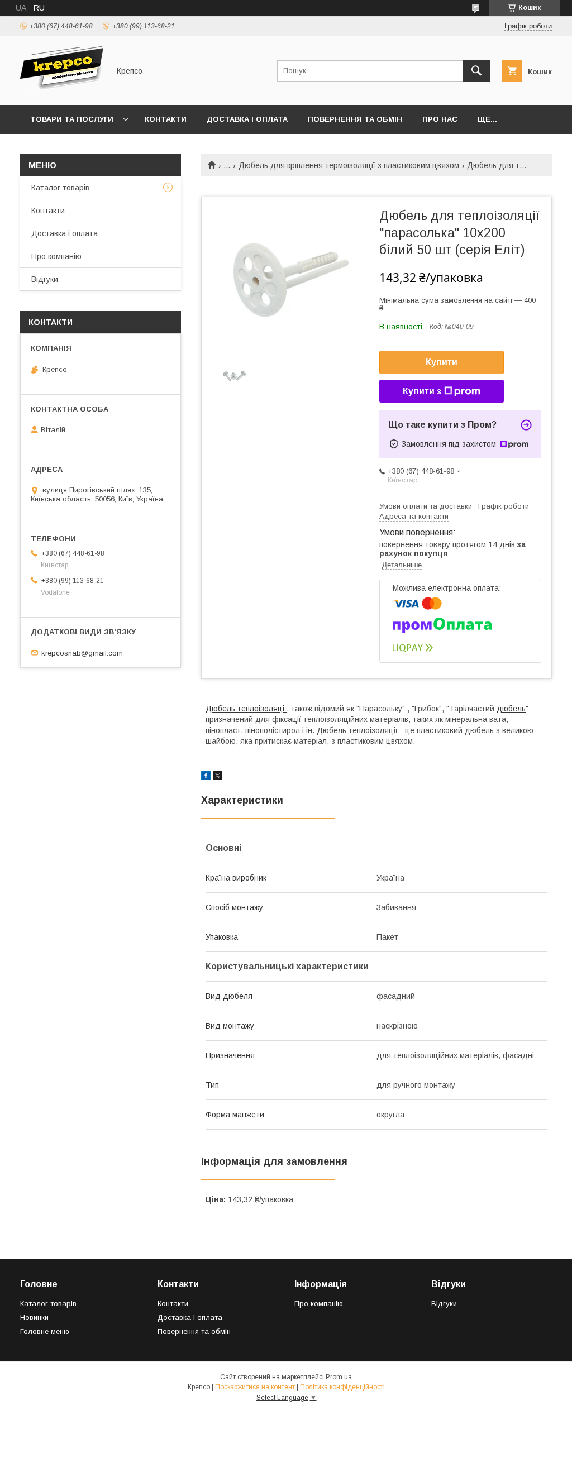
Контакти (166, 119)
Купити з (422, 391)
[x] (217, 777)
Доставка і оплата (247, 119)
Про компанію (56, 256)
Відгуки (44, 279)
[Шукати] (476, 71)
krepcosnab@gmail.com (82, 652)
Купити (441, 362)
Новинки (34, 1317)
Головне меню (44, 1331)
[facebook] (206, 777)
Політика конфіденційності (342, 1387)
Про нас (439, 119)
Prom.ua (339, 1377)
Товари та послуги (71, 119)
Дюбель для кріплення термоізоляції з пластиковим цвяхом (349, 165)
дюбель (511, 708)
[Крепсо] (61, 90)
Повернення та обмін (355, 119)
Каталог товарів (60, 187)
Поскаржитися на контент (255, 1387)
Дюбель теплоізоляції (246, 708)
